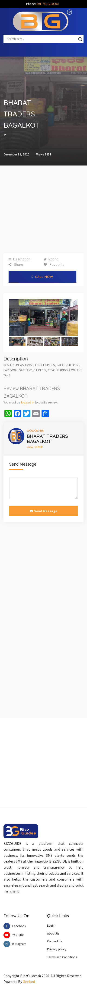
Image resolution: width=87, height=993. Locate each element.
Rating (53, 259)
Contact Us (54, 941)
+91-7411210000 (47, 4)
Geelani (29, 981)
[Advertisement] (43, 209)
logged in (27, 402)
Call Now (44, 277)
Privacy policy (56, 949)
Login (51, 925)
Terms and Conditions (62, 957)
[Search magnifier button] (80, 39)
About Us (53, 933)
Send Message (45, 511)
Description (21, 259)
